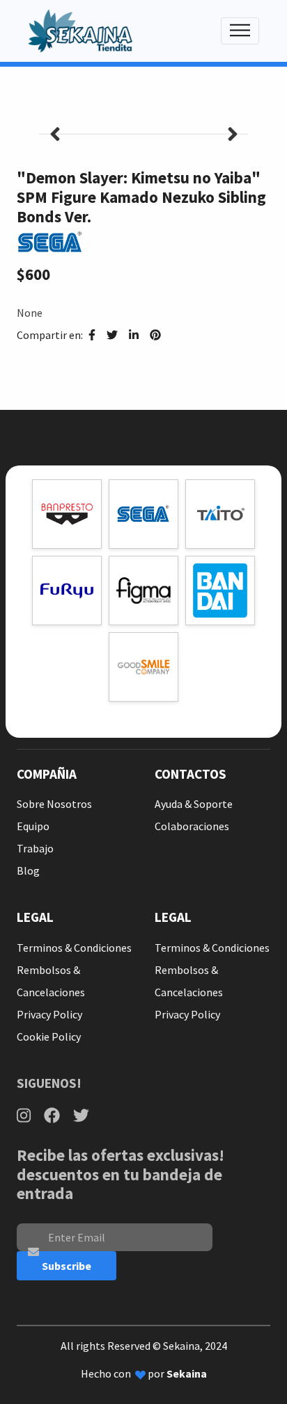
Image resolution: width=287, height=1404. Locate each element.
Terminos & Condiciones (74, 948)
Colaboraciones (192, 826)
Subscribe (66, 1266)
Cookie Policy (49, 1036)
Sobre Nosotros (54, 804)
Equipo (33, 826)
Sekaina (186, 1373)
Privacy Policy (49, 1014)
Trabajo (35, 848)
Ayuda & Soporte (194, 804)
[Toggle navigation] (240, 30)
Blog (28, 870)
